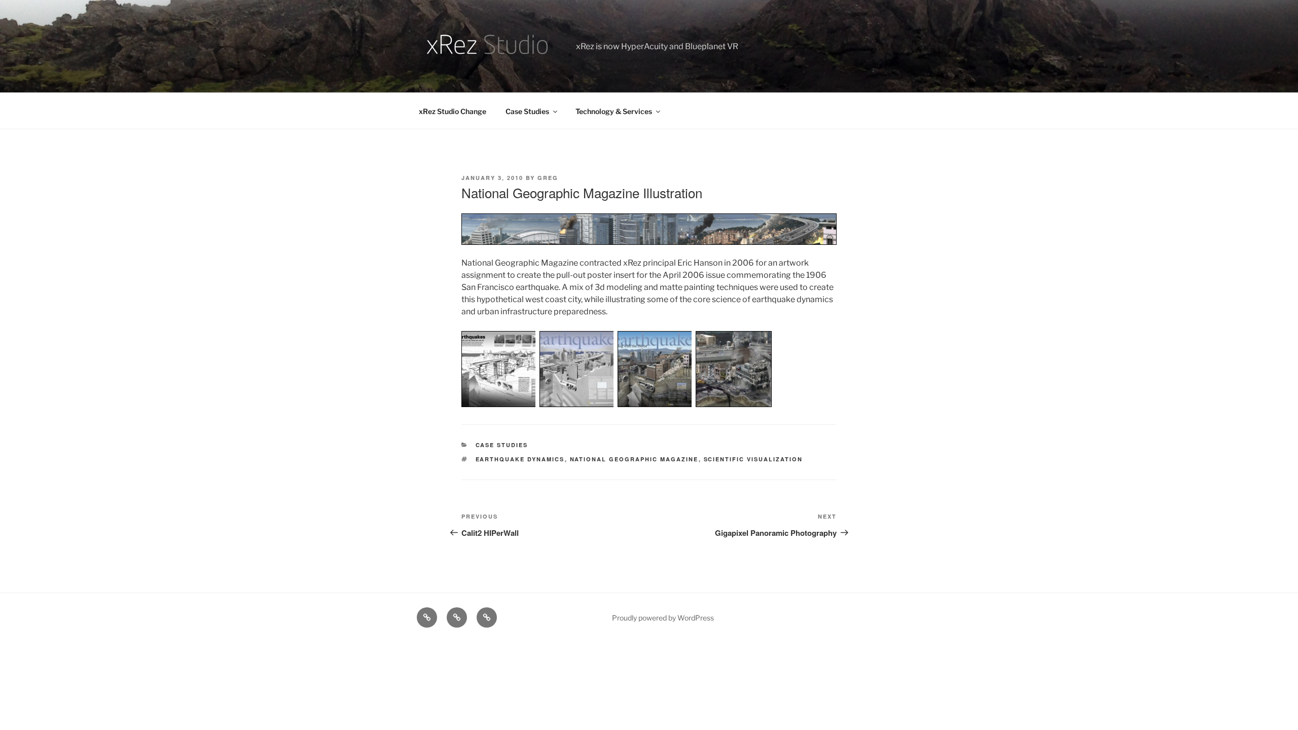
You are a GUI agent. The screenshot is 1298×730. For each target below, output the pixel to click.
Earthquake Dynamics (520, 459)
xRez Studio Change (452, 111)
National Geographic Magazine (634, 459)
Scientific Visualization (753, 459)
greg (547, 177)
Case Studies (527, 111)
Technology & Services (613, 111)
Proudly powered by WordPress (663, 617)
